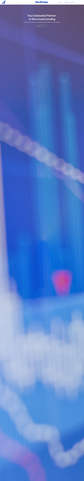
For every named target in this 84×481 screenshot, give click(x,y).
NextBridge (41, 2)
